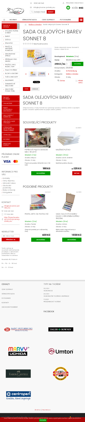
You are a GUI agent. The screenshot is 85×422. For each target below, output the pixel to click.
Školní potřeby (6, 98)
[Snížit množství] (71, 65)
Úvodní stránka (4, 20)
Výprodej (7, 135)
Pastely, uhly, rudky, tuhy (10, 65)
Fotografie (6, 298)
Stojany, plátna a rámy (11, 32)
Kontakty (6, 178)
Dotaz (62, 81)
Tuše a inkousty (11, 77)
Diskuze (35, 89)
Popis (26, 89)
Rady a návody (9, 190)
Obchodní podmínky (7, 186)
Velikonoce (48, 291)
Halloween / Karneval (8, 116)
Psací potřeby (11, 70)
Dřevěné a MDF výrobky (9, 122)
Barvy (7, 36)
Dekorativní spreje (10, 55)
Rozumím (43, 420)
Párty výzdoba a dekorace (7, 109)
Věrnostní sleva (29, 19)
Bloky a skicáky (11, 73)
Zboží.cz (38, 410)
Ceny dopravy (48, 19)
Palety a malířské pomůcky (9, 48)
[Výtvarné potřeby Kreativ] (15, 10)
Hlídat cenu (80, 82)
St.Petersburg (71, 71)
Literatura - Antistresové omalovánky (8, 128)
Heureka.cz (46, 410)
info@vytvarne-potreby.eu (11, 207)
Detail (77, 173)
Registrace (79, 3)
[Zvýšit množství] (71, 63)
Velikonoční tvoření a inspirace (56, 296)
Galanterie (7, 103)
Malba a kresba (6, 26)
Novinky (13, 19)
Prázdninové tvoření (52, 302)
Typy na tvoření (52, 284)
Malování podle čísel (10, 90)
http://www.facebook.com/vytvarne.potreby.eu (12, 219)
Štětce (8, 40)
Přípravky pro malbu (11, 60)
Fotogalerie (65, 19)
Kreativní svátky (7, 144)
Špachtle (9, 43)
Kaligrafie (9, 80)
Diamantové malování (10, 85)
